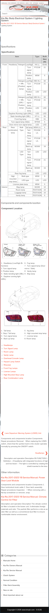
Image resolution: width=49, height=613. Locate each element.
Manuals (4, 3)
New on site (8, 590)
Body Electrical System (36, 23)
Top (31, 3)
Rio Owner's (12, 3)
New (27, 3)
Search (41, 3)
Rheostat (7, 365)
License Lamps (10, 371)
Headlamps (8, 345)
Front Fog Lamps (10, 368)
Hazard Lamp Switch (12, 362)
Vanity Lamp (8, 355)
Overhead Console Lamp (14, 358)
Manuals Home (9, 561)
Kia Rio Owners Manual (12, 565)
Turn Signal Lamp (11, 348)
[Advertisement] (24, 35)
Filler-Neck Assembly (11, 585)
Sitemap (35, 3)
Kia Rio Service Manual (12, 570)
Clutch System (9, 575)
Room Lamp (8, 352)
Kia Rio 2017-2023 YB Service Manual (14, 23)
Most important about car (13, 595)
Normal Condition (10, 580)
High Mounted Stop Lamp (14, 375)
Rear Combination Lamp (13, 378)
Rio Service (21, 3)
